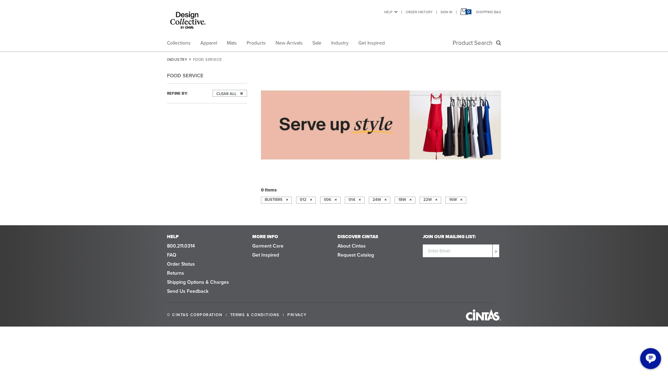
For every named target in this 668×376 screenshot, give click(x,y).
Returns (175, 272)
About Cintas (351, 245)
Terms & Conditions (255, 315)
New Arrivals (289, 42)
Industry (340, 42)
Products (256, 42)
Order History (419, 11)
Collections (179, 42)
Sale (316, 42)
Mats (232, 42)
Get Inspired (371, 42)
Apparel (208, 42)
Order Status (181, 263)
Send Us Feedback (187, 291)
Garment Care (268, 245)
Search (474, 43)
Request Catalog (355, 254)
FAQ (171, 254)
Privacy (297, 315)
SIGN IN (446, 11)
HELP (388, 11)
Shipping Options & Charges (198, 282)
